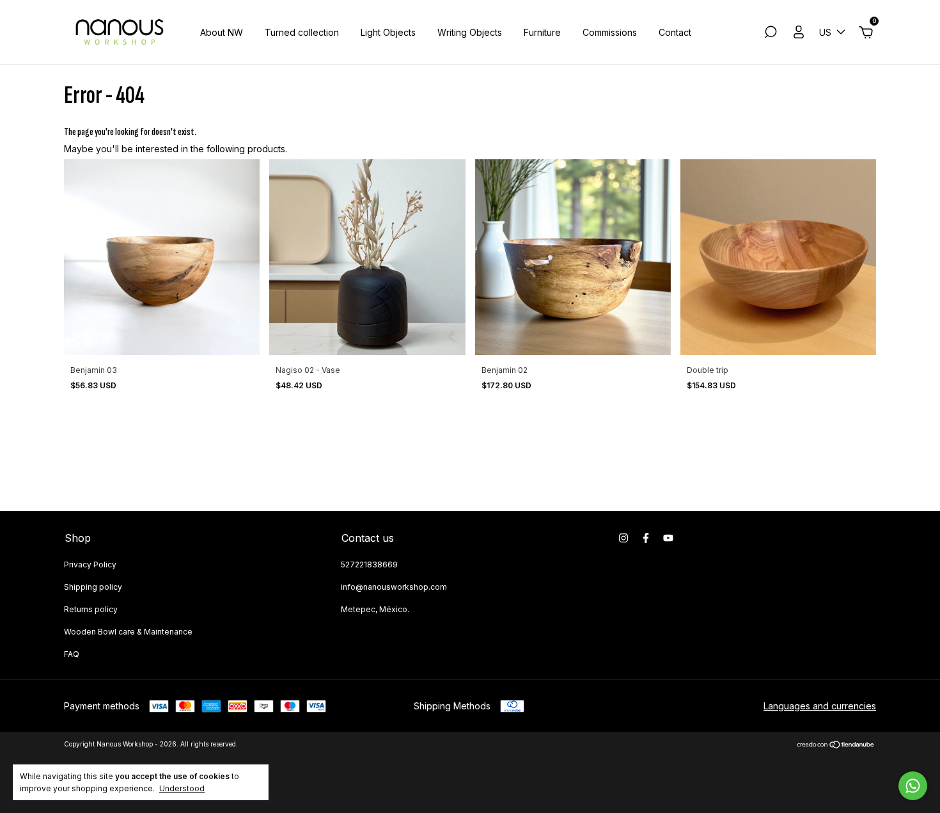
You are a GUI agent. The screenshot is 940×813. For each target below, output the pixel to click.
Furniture (542, 32)
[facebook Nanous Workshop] (646, 538)
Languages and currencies (820, 705)
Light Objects (388, 32)
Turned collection (302, 32)
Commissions (610, 32)
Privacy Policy (90, 564)
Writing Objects (469, 32)
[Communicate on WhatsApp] (912, 785)
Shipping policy (93, 587)
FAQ (71, 654)
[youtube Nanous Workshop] (668, 538)
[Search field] (770, 33)
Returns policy (91, 609)
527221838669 (369, 564)
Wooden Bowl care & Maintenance (128, 631)
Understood (182, 788)
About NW (221, 32)
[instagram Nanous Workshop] (623, 538)
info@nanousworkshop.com (394, 587)
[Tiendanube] (836, 745)
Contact (675, 32)
